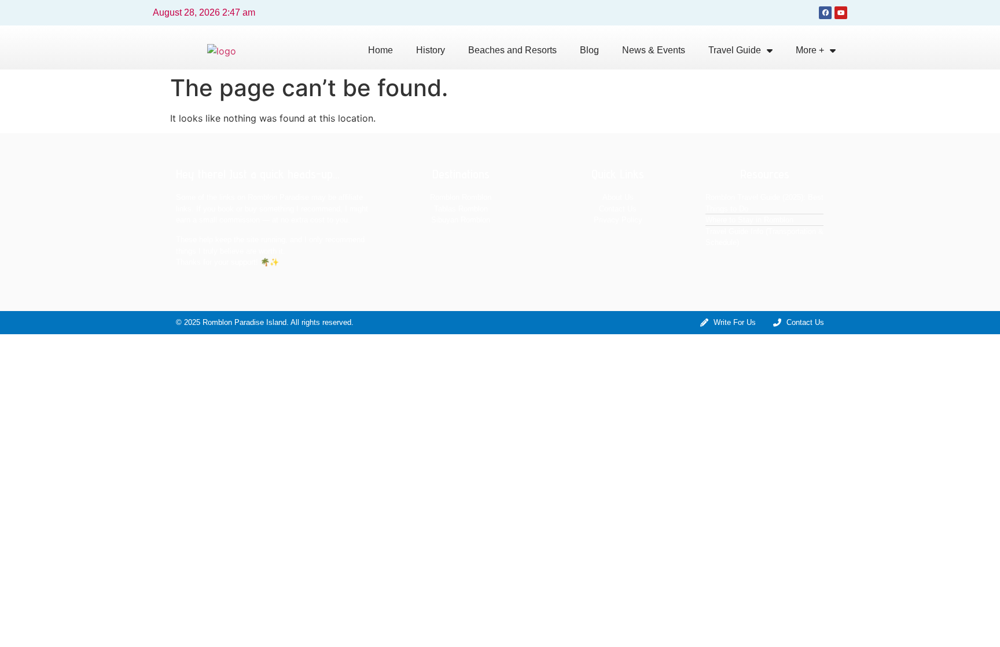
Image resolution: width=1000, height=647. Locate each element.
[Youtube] (840, 12)
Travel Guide (734, 50)
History (430, 50)
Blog (589, 50)
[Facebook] (825, 12)
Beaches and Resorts (512, 50)
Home (380, 50)
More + (810, 50)
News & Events (653, 50)
